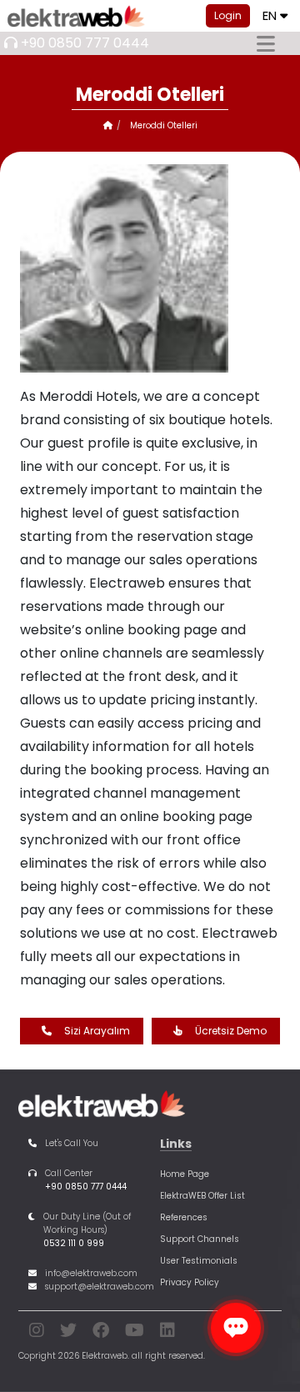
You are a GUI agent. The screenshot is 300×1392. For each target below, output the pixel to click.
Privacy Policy (189, 1282)
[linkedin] (168, 1333)
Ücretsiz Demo (231, 1031)
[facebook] (101, 1333)
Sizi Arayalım (97, 1031)
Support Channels (199, 1239)
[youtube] (134, 1333)
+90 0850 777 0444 (85, 43)
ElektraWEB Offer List (202, 1195)
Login (228, 15)
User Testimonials (199, 1260)
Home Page (184, 1174)
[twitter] (68, 1333)
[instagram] (37, 1333)
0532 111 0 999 (73, 1243)
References (184, 1217)
